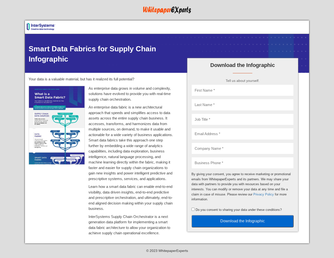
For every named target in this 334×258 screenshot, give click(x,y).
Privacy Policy (263, 194)
